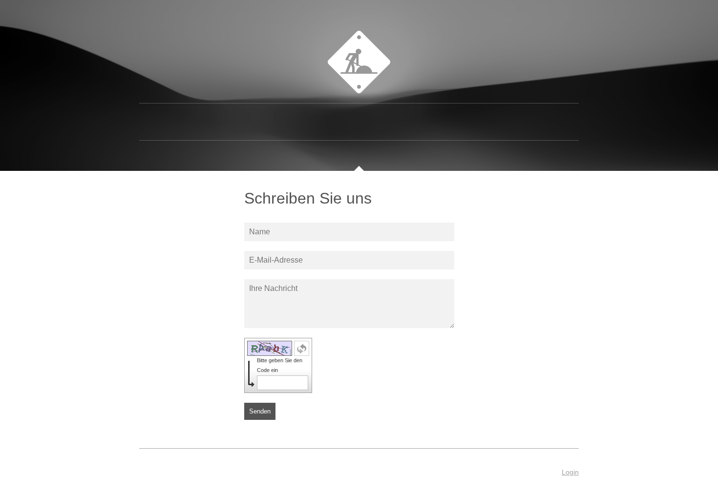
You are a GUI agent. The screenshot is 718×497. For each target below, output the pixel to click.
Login (570, 472)
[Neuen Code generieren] (301, 348)
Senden (260, 411)
